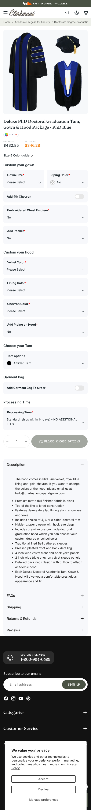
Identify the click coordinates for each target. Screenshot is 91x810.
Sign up (74, 684)
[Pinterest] (28, 698)
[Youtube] (20, 698)
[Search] (67, 12)
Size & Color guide (16, 155)
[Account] (76, 12)
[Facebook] (5, 698)
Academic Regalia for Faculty (32, 22)
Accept (43, 779)
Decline (43, 789)
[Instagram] (13, 698)
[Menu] (5, 12)
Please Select (16, 182)
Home (7, 22)
